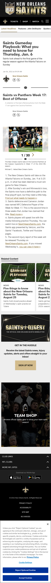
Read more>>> (16, 214)
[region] (25, 551)
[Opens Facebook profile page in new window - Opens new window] (14, 80)
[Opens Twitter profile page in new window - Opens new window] (18, 80)
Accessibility (25, 508)
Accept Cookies (25, 578)
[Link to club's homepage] (5, 20)
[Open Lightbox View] (25, 148)
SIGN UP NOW (25, 365)
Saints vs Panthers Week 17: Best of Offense (25, 97)
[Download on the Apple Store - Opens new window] (15, 477)
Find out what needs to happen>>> (21, 198)
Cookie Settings (25, 562)
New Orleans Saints (20, 76)
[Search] (42, 21)
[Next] (33, 154)
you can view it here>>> (30, 246)
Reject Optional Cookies (25, 570)
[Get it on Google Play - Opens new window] (34, 478)
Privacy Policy (25, 503)
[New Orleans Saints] (25, 490)
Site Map (25, 512)
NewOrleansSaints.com (29, 224)
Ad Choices (25, 516)
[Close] (48, 524)
